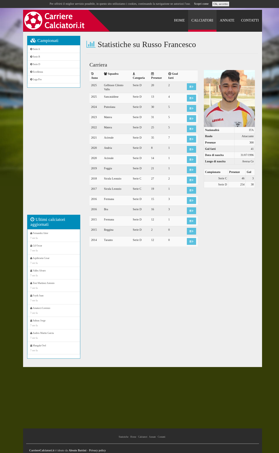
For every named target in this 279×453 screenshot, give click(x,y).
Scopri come (201, 3)
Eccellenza (37, 71)
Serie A (36, 49)
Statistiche (123, 436)
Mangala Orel (38, 348)
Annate (227, 20)
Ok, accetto (220, 4)
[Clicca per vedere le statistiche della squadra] (191, 86)
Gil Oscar (36, 248)
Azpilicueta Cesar (39, 260)
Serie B (36, 56)
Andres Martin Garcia (42, 335)
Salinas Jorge (38, 323)
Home (179, 20)
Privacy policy (97, 450)
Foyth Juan (37, 298)
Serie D (36, 64)
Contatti (250, 20)
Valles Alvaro (38, 273)
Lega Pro (37, 79)
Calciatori (202, 20)
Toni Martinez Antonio (42, 285)
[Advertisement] (53, 153)
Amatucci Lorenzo (40, 310)
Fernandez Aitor (39, 235)
